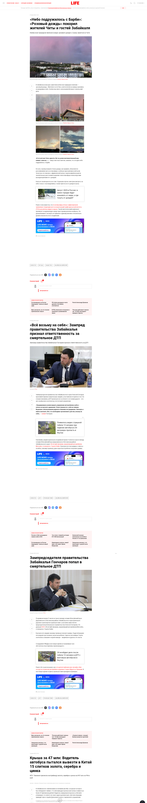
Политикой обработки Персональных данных (59, 8)
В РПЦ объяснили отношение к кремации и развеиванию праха (61, 311)
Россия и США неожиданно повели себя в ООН (39, 536)
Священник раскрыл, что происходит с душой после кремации (80, 544)
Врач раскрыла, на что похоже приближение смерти (40, 310)
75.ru (36, 389)
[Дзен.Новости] (45, 274)
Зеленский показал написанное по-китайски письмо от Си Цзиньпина (79, 536)
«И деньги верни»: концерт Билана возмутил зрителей (80, 759)
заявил (43, 414)
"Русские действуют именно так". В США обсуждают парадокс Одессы (80, 311)
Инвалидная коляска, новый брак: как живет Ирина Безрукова (60, 544)
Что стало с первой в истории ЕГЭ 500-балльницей (60, 536)
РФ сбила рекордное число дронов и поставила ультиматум (60, 304)
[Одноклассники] (60, 274)
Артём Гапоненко (41, 691)
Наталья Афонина (41, 235)
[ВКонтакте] (56, 274)
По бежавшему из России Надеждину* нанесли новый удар (39, 304)
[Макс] (49, 274)
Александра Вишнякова (42, 468)
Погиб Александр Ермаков (80, 302)
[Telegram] (52, 274)
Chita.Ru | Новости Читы (62, 79)
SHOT (43, 627)
